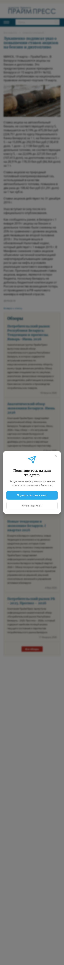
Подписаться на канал (32, 495)
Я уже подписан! (32, 505)
